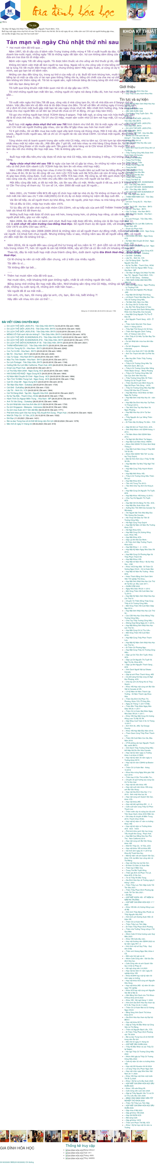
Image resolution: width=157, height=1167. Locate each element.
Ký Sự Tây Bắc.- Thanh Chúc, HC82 (22, 395)
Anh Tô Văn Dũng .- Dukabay (19, 401)
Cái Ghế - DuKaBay (16, 387)
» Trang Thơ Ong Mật (132, 177)
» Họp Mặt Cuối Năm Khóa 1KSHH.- (138, 441)
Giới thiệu (21, 25)
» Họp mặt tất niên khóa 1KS (135, 784)
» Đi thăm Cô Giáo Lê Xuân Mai (136, 865)
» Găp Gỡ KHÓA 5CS (132, 1115)
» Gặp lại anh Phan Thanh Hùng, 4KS (139, 674)
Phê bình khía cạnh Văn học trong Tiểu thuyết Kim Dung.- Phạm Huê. (37, 412)
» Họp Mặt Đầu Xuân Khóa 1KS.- (137, 505)
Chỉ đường (30, 1162)
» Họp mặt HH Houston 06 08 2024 (138, 1066)
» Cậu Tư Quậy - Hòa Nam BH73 (137, 211)
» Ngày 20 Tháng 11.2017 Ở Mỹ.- (137, 703)
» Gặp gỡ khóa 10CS (132, 1120)
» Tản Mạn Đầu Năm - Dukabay (136, 253)
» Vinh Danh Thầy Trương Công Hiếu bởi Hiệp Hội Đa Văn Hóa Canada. (138, 749)
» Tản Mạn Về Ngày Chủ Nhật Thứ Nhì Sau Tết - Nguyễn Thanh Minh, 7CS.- (139, 273)
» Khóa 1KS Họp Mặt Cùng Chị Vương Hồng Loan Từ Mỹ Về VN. (139, 717)
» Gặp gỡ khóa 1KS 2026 (134, 1113)
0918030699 (5, 1162)
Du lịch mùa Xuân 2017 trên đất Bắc (22, 409)
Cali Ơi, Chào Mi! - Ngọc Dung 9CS (22, 381)
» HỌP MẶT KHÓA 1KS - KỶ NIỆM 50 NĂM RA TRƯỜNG (139, 898)
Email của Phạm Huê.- (16, 367)
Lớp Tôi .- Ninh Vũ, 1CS (17, 390)
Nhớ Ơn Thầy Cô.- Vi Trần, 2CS (20, 415)
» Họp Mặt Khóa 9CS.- (133, 481)
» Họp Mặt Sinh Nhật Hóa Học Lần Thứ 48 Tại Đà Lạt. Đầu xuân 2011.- (139, 582)
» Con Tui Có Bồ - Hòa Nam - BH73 (138, 206)
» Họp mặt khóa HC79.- (133, 1022)
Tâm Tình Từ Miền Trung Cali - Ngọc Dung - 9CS (28, 379)
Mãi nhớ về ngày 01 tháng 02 (19, 423)
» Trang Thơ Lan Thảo (133, 162)
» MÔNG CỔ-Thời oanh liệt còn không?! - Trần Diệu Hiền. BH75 (136, 136)
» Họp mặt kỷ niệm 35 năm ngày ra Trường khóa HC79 (138, 758)
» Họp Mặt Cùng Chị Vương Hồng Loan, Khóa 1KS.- (137, 533)
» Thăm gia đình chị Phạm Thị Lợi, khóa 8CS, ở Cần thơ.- (137, 873)
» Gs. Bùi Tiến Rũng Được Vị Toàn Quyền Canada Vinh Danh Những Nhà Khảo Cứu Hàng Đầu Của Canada (139, 309)
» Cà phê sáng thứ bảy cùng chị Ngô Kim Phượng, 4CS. (138, 678)
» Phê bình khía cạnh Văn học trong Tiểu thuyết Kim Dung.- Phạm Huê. (138, 832)
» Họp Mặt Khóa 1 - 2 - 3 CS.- (136, 547)
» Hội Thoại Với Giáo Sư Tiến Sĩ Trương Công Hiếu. (136, 518)
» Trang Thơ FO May (132, 160)
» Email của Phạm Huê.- (133, 228)
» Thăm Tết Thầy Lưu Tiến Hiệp (137, 1103)
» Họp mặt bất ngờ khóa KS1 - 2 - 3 (138, 804)
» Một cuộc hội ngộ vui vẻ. (134, 956)
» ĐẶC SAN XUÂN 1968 (133, 108)
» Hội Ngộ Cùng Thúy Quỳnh (135, 522)
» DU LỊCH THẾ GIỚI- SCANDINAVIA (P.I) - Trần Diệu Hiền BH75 (138, 183)
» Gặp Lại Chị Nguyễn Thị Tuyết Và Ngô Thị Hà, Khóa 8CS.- (138, 660)
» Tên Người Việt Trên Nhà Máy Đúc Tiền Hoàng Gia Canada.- (138, 513)
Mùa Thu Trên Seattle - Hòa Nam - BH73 (24, 359)
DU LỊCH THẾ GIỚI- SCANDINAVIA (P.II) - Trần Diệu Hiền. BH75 (35, 340)
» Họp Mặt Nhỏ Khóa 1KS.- (134, 473)
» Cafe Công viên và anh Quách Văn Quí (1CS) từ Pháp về (138, 964)
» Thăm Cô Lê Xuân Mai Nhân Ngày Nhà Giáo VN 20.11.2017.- (138, 712)
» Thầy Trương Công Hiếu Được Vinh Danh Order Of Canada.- (138, 153)
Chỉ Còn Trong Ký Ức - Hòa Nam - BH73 (24, 348)
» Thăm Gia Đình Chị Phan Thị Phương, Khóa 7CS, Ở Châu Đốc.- (137, 700)
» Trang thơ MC (130, 167)
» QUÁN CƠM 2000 (132, 586)
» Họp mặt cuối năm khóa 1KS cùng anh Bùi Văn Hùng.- (138, 788)
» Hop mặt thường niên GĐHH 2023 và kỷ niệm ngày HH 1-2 (139, 942)
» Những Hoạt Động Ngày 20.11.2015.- (139, 623)
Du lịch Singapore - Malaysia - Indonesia (24, 407)
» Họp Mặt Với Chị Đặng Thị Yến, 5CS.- (139, 503)
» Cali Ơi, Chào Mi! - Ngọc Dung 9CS (138, 250)
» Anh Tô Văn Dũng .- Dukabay (136, 277)
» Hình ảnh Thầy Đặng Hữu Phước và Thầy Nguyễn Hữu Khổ (139, 913)
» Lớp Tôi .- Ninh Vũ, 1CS (134, 258)
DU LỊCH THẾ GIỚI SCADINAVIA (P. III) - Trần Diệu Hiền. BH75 (35, 342)
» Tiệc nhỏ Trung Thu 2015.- (135, 483)
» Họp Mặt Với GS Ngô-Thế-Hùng (137, 294)
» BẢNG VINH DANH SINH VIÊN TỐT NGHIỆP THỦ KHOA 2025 (138, 1099)
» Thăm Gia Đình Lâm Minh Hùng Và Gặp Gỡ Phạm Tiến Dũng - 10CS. (138, 384)
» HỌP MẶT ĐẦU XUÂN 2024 (135, 1044)
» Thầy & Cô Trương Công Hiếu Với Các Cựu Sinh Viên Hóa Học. (138, 374)
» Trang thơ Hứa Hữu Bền (134, 172)
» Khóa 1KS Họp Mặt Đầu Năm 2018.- (139, 730)
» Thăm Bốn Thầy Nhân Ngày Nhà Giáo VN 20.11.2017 (137, 707)
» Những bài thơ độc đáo (134, 174)
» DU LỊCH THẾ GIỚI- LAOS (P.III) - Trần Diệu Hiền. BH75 (138, 129)
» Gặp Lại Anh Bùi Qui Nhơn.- (136, 539)
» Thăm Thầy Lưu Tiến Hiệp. (135, 924)
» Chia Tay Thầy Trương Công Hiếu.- (138, 620)
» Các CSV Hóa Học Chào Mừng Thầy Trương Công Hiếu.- (139, 616)
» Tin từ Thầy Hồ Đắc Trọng (135, 877)
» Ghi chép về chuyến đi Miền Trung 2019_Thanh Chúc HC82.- (138, 817)
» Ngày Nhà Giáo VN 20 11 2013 (137, 588)
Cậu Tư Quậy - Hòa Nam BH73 (20, 356)
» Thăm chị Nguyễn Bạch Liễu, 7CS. (138, 1029)
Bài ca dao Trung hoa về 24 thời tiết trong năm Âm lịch (30, 421)
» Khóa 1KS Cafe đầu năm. (135, 939)
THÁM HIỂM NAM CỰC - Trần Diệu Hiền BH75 (28, 345)
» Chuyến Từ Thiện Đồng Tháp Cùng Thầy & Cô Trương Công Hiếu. (138, 602)
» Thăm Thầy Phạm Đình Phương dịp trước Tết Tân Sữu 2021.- (139, 891)
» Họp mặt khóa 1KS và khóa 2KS (137, 848)
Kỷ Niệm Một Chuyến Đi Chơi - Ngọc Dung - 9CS (28, 376)
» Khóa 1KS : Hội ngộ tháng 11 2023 (138, 1000)
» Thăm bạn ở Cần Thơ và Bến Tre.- (138, 777)
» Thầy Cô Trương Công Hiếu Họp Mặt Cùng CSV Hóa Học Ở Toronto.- (139, 389)
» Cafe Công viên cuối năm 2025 (137, 1090)
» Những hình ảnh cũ (132, 140)
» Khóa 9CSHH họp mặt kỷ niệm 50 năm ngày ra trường (138, 976)
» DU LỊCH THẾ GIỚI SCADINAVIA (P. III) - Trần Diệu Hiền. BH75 (139, 193)
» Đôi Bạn (128, 895)
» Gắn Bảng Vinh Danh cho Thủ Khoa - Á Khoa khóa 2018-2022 (139, 996)
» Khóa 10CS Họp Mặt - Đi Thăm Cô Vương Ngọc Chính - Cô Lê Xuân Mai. (139, 567)
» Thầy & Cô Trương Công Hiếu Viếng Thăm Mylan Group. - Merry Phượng (139, 369)
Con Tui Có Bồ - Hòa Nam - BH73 (21, 351)
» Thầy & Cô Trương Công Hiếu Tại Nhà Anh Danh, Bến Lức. (138, 364)
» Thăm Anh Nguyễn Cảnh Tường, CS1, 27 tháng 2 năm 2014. (137, 332)
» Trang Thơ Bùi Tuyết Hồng (135, 870)
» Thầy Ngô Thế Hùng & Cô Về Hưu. (138, 329)
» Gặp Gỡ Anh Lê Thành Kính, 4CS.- (138, 427)
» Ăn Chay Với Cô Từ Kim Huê (136, 304)
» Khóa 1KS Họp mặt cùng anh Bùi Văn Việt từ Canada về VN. (139, 687)
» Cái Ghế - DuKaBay (132, 255)
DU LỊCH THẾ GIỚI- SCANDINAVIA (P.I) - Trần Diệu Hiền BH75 (34, 337)
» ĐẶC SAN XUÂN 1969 (133, 111)
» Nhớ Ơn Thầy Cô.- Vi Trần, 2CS (137, 846)
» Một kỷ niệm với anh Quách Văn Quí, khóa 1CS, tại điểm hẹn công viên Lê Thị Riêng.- (139, 858)
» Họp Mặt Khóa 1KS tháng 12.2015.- (139, 495)
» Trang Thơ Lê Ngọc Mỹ (134, 165)
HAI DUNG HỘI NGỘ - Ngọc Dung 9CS (24, 373)
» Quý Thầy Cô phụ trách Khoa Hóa (138, 93)
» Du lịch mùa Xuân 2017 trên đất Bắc (139, 351)
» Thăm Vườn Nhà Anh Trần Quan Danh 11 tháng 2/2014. (137, 325)
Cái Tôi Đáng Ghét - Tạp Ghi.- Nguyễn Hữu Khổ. (28, 393)
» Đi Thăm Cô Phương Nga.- (135, 647)
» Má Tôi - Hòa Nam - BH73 (135, 209)
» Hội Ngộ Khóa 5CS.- (133, 530)
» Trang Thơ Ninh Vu (132, 179)
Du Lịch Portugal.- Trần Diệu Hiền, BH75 (24, 362)
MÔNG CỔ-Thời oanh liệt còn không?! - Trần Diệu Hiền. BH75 (34, 334)
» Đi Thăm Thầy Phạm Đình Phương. (138, 926)
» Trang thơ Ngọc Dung (133, 170)
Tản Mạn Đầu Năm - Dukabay (20, 384)
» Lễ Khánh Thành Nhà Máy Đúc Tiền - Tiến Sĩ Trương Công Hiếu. (139, 298)
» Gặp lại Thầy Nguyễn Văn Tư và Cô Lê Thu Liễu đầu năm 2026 (139, 1094)
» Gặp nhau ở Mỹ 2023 (133, 1110)
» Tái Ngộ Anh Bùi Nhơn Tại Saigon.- (138, 439)
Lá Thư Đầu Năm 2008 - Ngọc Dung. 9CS (25, 370)
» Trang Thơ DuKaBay (133, 157)
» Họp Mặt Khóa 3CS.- (133, 537)
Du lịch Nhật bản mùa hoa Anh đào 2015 (24, 404)
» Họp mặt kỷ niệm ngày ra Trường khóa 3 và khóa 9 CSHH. (138, 753)
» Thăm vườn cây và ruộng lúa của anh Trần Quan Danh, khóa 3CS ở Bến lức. (139, 812)
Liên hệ (44, 25)
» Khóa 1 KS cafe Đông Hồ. (135, 1088)
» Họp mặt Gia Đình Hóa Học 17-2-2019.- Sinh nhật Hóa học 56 (138, 793)
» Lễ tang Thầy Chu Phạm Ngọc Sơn (138, 1068)
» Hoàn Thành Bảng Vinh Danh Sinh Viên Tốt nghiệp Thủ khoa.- (138, 577)
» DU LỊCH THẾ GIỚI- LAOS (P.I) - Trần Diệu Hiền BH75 (137, 119)
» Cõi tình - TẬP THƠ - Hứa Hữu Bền (138, 133)
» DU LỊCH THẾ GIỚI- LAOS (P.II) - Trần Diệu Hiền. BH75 (138, 124)
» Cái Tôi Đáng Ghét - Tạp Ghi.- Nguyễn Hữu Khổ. (136, 261)
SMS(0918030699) (17, 1162)
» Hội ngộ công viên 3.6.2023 (135, 968)
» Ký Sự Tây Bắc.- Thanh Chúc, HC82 (139, 265)
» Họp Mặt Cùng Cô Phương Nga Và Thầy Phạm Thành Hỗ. (138, 555)
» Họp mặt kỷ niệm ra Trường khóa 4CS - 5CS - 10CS (138, 827)
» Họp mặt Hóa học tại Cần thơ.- (137, 863)
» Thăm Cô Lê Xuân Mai (134, 921)
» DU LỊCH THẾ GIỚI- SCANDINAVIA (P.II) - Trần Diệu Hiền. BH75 (138, 188)
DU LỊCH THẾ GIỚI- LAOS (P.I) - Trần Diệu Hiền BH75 (30, 325)
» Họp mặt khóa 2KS (132, 801)
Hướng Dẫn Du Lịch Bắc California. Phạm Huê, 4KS (29, 365)
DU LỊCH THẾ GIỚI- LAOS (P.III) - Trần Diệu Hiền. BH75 (31, 331)
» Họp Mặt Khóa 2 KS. (133, 559)
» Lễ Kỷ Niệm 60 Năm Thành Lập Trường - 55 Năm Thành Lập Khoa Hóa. (137, 694)
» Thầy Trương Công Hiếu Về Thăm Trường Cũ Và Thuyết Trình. (138, 379)
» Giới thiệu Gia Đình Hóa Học (136, 91)
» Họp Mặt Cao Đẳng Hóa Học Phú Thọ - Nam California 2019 (138, 837)
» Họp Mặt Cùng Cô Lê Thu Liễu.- (137, 630)
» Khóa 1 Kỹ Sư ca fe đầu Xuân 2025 (138, 1081)
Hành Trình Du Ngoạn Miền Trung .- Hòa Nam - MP (29, 398)
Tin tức (33, 26)
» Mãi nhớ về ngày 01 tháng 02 (136, 1041)
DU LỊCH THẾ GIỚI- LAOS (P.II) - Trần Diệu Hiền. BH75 (31, 328)
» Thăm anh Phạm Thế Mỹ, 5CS (137, 1122)
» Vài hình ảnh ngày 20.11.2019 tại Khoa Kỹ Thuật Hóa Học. (138, 851)
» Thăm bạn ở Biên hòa (133, 868)
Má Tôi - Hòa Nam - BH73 (18, 353)
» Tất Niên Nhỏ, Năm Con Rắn (136, 302)
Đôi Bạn (10, 418)
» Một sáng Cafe (130, 1117)
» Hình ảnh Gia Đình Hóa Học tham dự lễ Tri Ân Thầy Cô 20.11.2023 (139, 1003)
